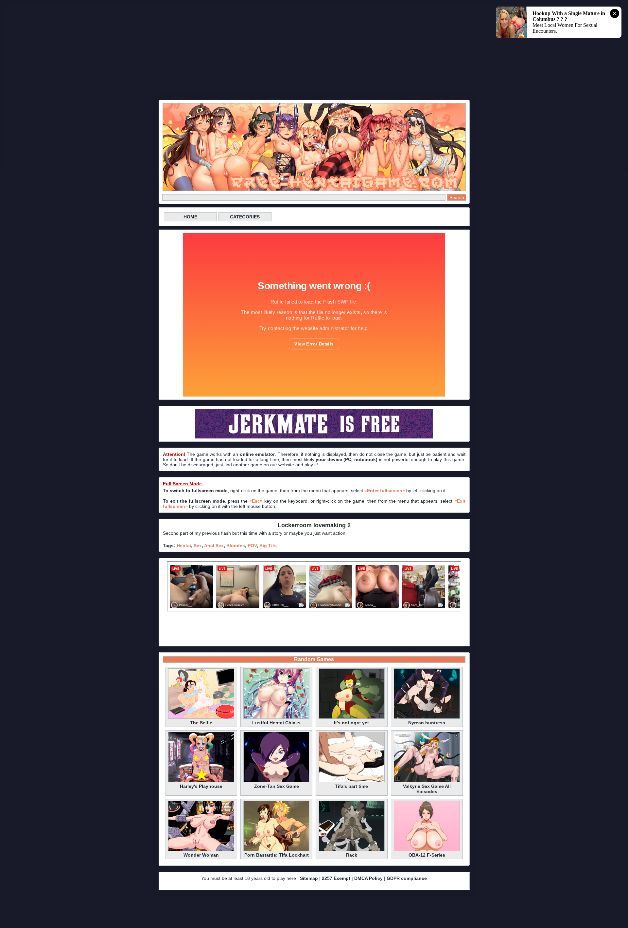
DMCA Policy (368, 878)
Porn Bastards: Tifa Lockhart (276, 855)
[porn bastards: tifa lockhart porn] (276, 850)
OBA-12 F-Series (427, 855)
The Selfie (201, 722)
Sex (198, 545)
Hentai (184, 545)
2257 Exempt (336, 878)
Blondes (235, 545)
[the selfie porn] (201, 717)
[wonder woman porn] (201, 850)
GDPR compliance (407, 878)
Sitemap (309, 878)
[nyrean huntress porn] (427, 717)
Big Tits (268, 545)
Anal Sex (214, 545)
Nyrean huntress (426, 722)
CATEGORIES (245, 216)
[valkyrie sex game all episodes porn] (427, 781)
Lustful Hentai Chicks (276, 722)
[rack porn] (351, 850)
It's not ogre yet (351, 722)
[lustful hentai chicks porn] (276, 717)
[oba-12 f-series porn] (427, 850)
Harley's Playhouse (201, 786)
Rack (351, 855)
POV (252, 545)
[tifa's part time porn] (351, 781)
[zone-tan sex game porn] (276, 781)
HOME (190, 216)
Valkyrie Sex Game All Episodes (427, 789)
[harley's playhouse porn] (201, 781)
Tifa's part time (351, 786)
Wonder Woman (201, 855)
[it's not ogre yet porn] (351, 717)
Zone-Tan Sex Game (276, 786)
